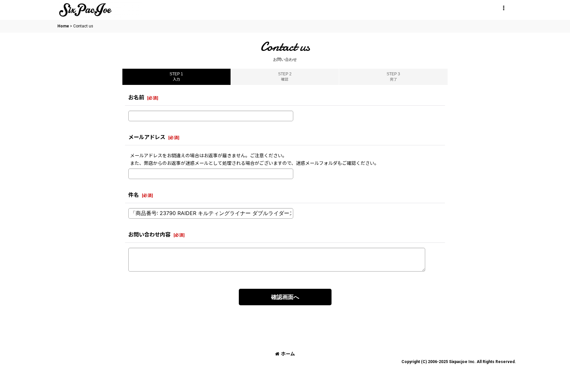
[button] (503, 8)
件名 (133, 195)
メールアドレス (146, 137)
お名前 (136, 97)
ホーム (288, 353)
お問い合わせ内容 (149, 235)
